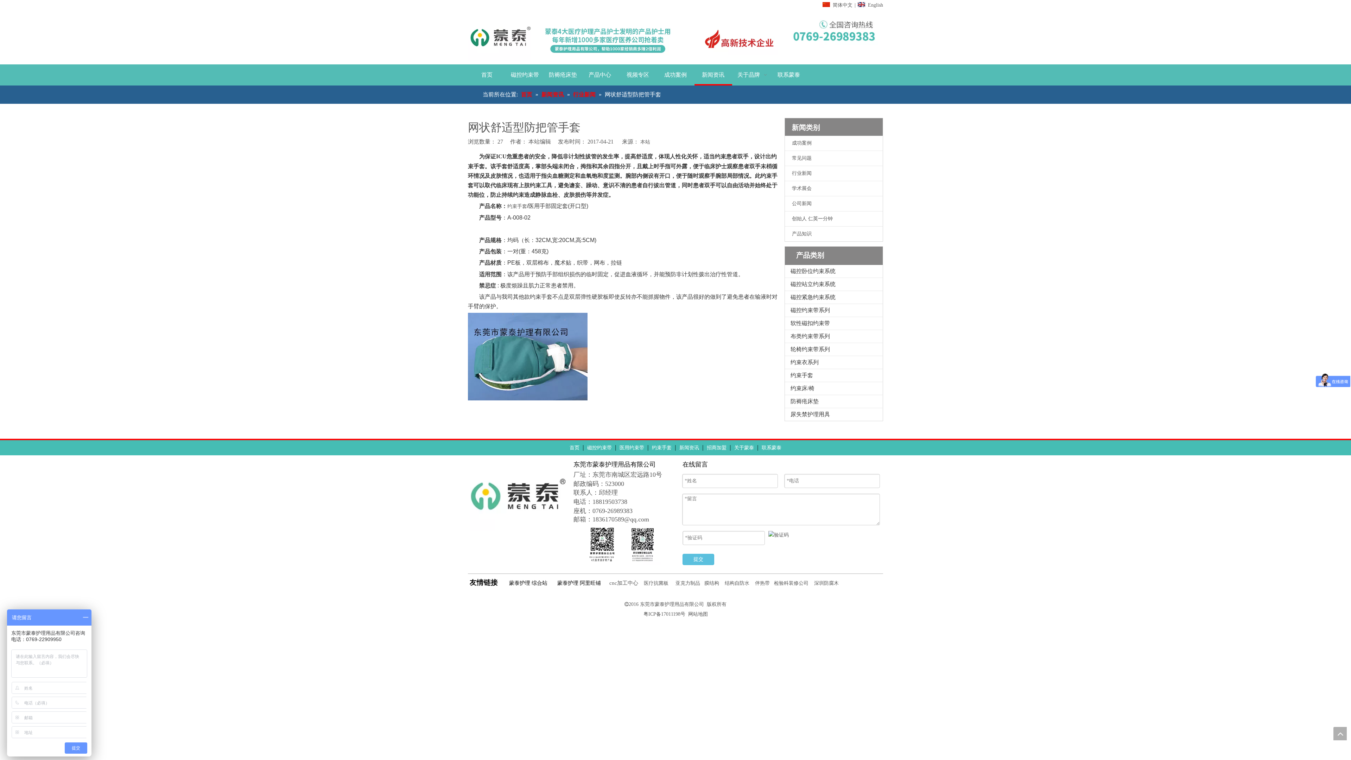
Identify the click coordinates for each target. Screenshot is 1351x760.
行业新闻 (802, 173)
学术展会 (802, 188)
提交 (698, 559)
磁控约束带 (599, 447)
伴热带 (762, 583)
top (1340, 733)
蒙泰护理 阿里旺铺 (579, 583)
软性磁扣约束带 (810, 323)
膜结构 (711, 583)
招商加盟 (717, 447)
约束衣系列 (805, 362)
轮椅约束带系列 (810, 349)
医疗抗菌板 (656, 583)
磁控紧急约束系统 (813, 297)
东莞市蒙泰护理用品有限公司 (672, 604)
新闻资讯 (689, 447)
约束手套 (517, 206)
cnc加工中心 (623, 583)
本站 (645, 142)
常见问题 (802, 158)
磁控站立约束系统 (813, 284)
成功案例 (802, 143)
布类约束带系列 (810, 336)
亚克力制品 (688, 583)
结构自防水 (737, 583)
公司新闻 (802, 203)
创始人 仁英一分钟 (812, 218)
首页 (574, 447)
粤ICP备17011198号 (664, 614)
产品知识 (802, 233)
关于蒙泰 (744, 447)
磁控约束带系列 (810, 310)
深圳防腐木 (826, 583)
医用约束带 (632, 447)
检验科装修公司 (791, 583)
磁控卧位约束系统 (813, 271)
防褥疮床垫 (805, 401)
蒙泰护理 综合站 (528, 583)
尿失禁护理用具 (810, 414)
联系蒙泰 (771, 447)
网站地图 (698, 614)
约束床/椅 (802, 388)
